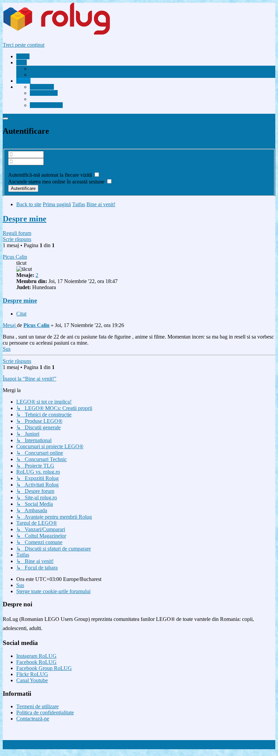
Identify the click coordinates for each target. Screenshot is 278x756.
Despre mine (24, 218)
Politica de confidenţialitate (45, 712)
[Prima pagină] (69, 33)
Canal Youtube (32, 680)
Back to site (28, 204)
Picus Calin (15, 257)
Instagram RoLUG (36, 656)
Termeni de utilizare (37, 706)
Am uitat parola (24, 168)
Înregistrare (15, 145)
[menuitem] (55, 68)
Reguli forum (17, 233)
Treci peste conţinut (23, 45)
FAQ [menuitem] (35, 75)
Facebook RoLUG (36, 662)
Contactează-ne (32, 718)
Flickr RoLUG (32, 674)
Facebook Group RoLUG (44, 668)
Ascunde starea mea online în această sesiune (57, 182)
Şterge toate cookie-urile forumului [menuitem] (53, 591)
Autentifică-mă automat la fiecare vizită (50, 175)
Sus (20, 585)
